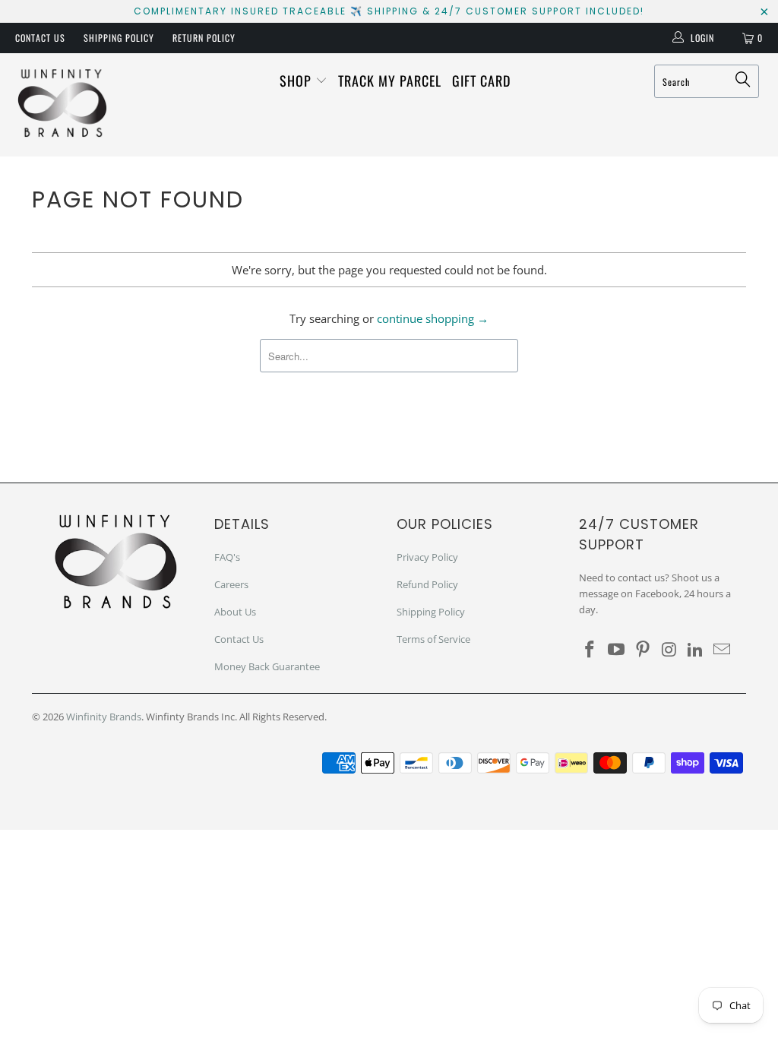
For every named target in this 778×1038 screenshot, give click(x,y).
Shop (297, 80)
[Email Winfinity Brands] (721, 650)
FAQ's (227, 557)
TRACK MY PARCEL (389, 80)
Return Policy (204, 37)
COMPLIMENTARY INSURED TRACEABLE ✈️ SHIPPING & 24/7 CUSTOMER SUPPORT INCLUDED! (389, 11)
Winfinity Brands (103, 716)
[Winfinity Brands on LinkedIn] (696, 650)
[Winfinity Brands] (62, 105)
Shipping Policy (119, 37)
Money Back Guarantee (267, 666)
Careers (231, 584)
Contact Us (40, 37)
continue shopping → (433, 318)
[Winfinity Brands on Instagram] (669, 650)
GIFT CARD (481, 80)
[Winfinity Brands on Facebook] (590, 650)
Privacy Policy (427, 557)
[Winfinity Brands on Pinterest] (642, 650)
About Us (235, 612)
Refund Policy (427, 584)
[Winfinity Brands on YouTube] (617, 650)
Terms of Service (433, 639)
